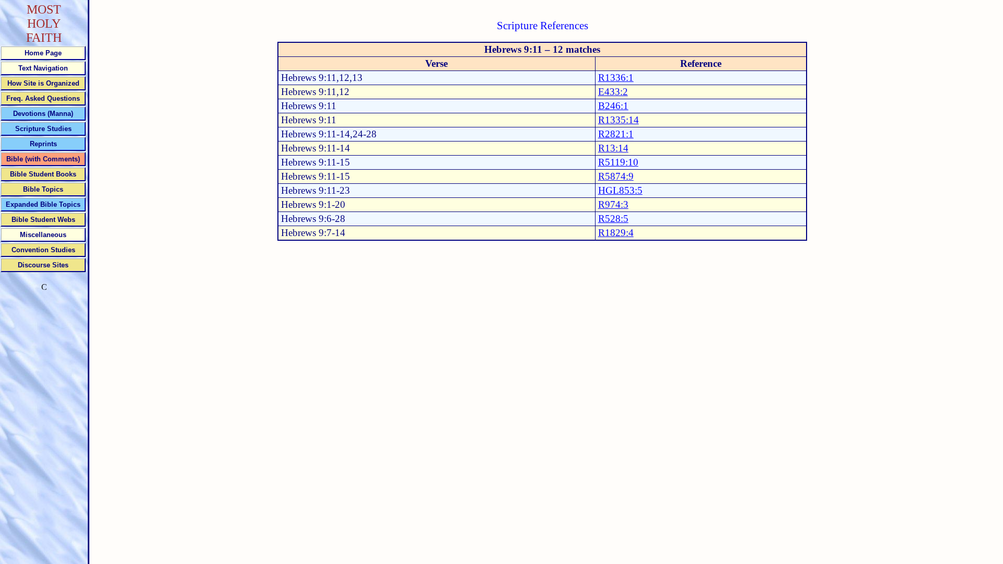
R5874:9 (616, 176)
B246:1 (613, 105)
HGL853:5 (620, 190)
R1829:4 (616, 232)
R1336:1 (616, 77)
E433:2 (613, 91)
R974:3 (613, 204)
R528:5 (613, 218)
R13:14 (613, 148)
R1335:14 (618, 119)
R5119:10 (618, 162)
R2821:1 (616, 133)
